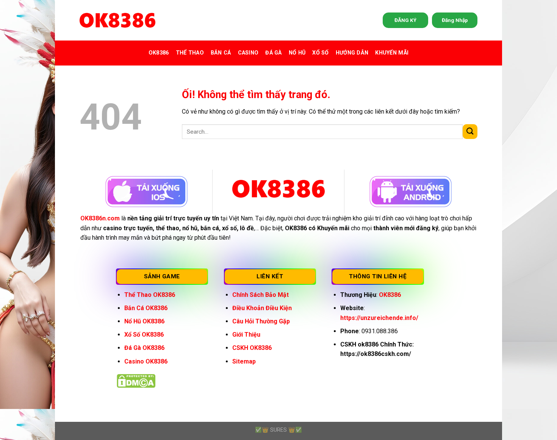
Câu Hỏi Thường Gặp (261, 321)
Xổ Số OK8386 (144, 334)
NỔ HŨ (297, 53)
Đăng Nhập (455, 20)
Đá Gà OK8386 (144, 347)
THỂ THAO (190, 53)
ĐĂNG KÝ (405, 20)
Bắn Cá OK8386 (145, 308)
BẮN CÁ (221, 53)
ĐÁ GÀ (273, 53)
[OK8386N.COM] (117, 20)
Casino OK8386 (145, 361)
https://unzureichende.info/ (379, 317)
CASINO (248, 53)
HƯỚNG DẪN (352, 53)
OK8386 (159, 53)
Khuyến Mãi (391, 53)
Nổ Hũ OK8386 (144, 321)
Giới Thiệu (246, 334)
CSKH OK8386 (252, 347)
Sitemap (244, 361)
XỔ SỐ (320, 53)
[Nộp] (470, 131)
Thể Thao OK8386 (149, 294)
